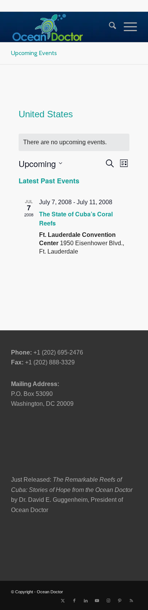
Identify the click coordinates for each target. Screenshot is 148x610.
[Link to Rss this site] (131, 600)
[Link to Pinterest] (120, 600)
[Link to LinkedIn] (85, 600)
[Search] (108, 27)
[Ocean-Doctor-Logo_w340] (61, 27)
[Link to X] (63, 600)
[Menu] (126, 27)
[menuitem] (108, 27)
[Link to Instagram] (108, 600)
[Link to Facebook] (74, 600)
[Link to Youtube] (97, 600)
